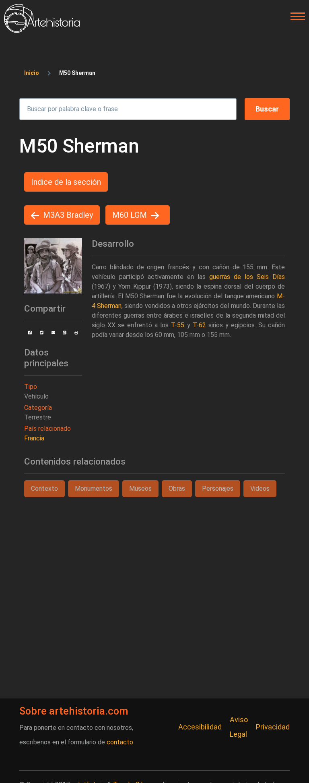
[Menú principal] (295, 16)
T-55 (177, 325)
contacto (120, 742)
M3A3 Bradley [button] (68, 215)
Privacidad (273, 727)
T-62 (199, 325)
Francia (34, 438)
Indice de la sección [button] (66, 182)
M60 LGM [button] (129, 215)
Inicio (31, 73)
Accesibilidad (200, 727)
